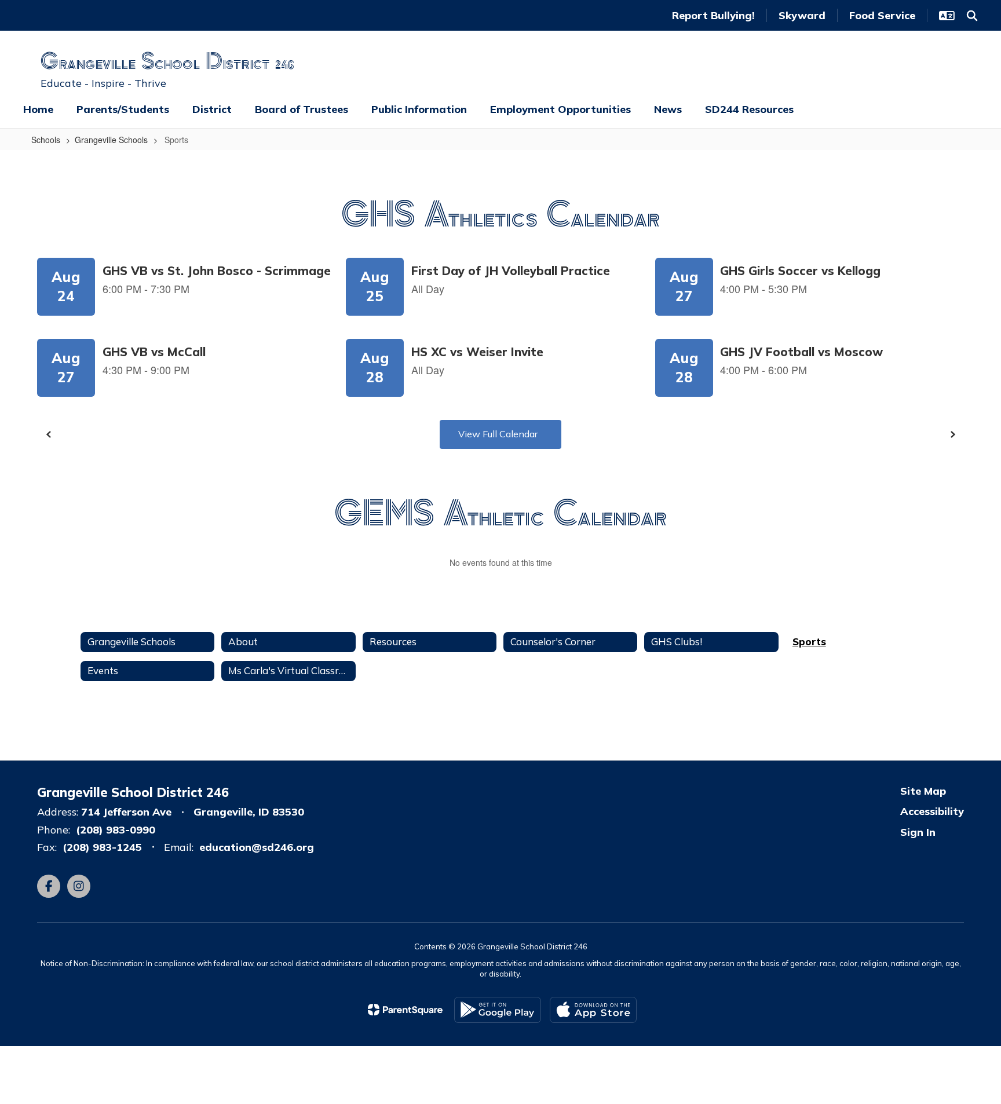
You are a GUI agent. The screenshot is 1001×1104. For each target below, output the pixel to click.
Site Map (923, 791)
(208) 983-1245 (102, 847)
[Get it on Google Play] (497, 1010)
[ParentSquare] (405, 1009)
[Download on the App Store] (593, 1010)
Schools (45, 139)
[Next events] (952, 434)
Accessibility (932, 811)
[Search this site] (972, 15)
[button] (947, 15)
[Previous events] (48, 434)
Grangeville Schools (111, 139)
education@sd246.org (256, 847)
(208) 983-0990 (115, 829)
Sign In (918, 832)
